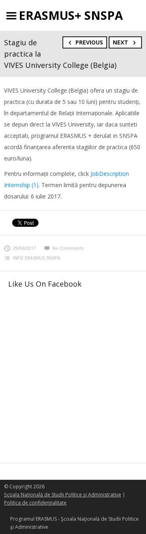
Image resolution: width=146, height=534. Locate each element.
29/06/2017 (24, 248)
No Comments (68, 248)
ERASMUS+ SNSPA (71, 15)
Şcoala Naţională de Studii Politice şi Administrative (62, 494)
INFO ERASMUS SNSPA (36, 258)
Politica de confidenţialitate (35, 502)
